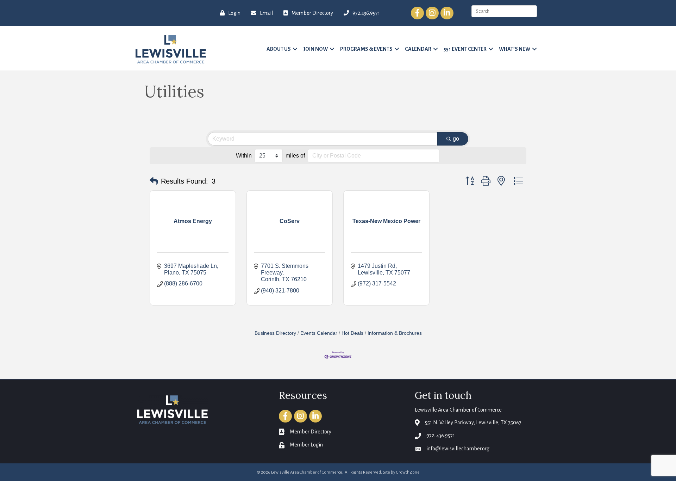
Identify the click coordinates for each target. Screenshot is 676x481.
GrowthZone (408, 472)
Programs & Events (366, 49)
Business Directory (275, 333)
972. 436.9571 (440, 435)
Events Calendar (318, 333)
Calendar (418, 49)
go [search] (456, 139)
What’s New (514, 49)
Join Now (315, 49)
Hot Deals (352, 333)
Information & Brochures (395, 333)
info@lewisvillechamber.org (457, 448)
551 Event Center (465, 49)
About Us (279, 49)
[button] (154, 181)
